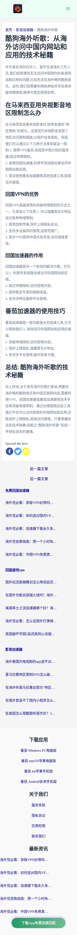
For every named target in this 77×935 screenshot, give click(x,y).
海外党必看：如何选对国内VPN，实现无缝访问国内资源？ (31, 515)
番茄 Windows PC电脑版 (38, 750)
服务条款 (38, 805)
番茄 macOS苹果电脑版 (38, 761)
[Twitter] (18, 451)
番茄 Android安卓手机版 (39, 781)
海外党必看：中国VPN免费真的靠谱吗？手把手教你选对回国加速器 (31, 554)
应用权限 (38, 826)
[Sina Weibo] (26, 451)
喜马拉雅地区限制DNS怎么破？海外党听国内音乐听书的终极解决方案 (31, 674)
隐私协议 (38, 815)
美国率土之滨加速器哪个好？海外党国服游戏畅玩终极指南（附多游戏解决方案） (31, 608)
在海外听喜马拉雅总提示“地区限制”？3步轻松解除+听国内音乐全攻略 (31, 687)
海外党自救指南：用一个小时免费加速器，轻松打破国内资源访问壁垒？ (31, 541)
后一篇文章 (39, 479)
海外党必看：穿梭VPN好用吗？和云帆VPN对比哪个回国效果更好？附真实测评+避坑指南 (31, 503)
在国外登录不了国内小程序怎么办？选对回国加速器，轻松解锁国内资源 (31, 700)
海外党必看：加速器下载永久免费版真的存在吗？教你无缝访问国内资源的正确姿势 (31, 528)
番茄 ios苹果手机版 (38, 771)
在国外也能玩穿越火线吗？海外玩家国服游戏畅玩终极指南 (31, 595)
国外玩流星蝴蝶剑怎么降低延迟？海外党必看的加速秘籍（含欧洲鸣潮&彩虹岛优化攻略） (31, 582)
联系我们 (38, 836)
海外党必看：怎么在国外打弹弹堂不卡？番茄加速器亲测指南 (31, 621)
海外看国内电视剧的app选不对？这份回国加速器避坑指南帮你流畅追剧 (31, 661)
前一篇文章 (39, 469)
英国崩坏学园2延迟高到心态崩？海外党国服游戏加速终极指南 (31, 634)
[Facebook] (9, 451)
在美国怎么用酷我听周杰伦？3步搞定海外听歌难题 (31, 713)
